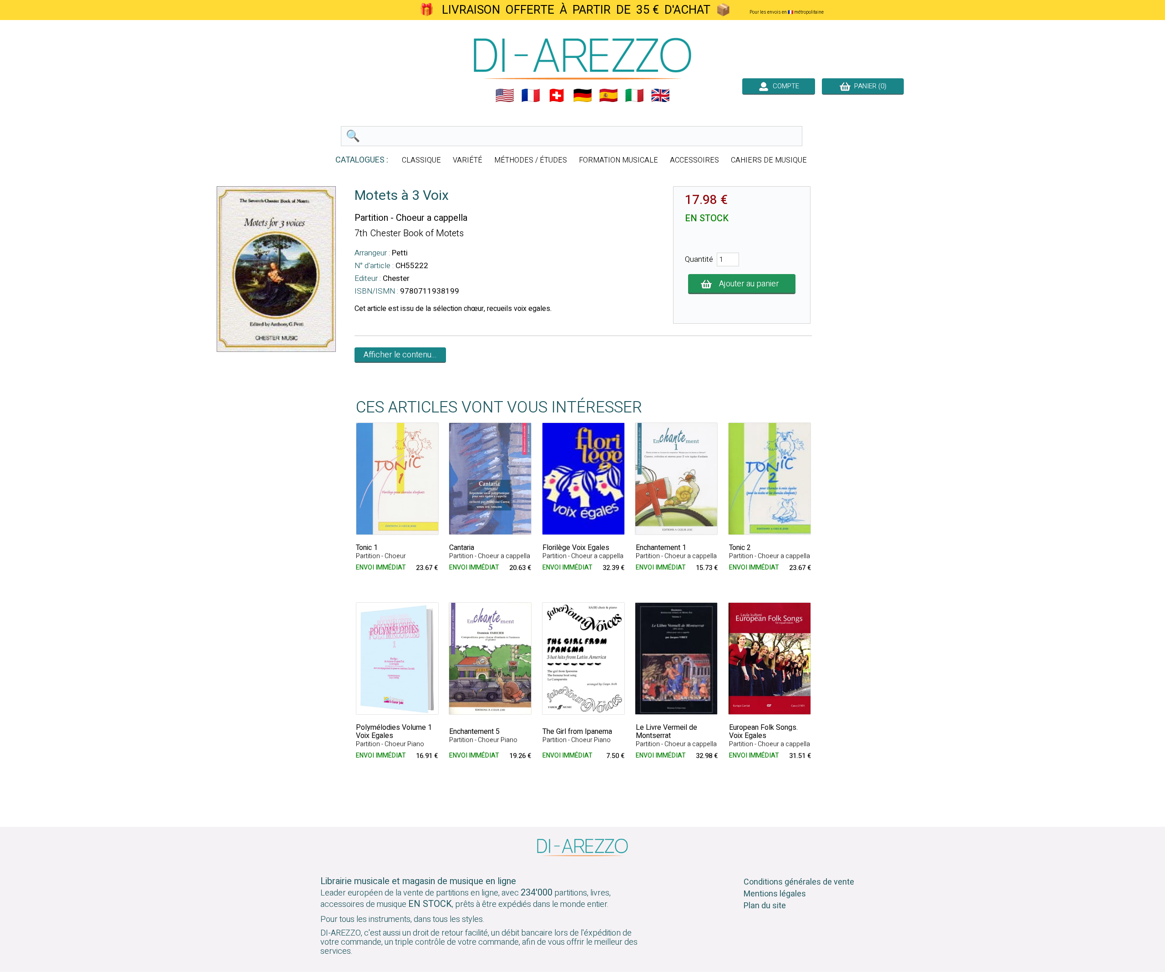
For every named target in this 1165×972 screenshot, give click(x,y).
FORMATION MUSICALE (618, 160)
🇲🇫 (530, 95)
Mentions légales (775, 894)
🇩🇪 (582, 95)
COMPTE (784, 86)
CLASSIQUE (421, 160)
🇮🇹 (634, 95)
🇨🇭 (556, 95)
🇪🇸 (608, 95)
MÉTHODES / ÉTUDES (530, 160)
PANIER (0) (868, 86)
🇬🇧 (660, 95)
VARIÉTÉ (467, 160)
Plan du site (765, 906)
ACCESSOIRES (694, 160)
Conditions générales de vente (799, 882)
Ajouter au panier (749, 284)
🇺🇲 (504, 95)
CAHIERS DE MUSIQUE (769, 160)
